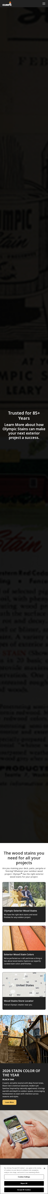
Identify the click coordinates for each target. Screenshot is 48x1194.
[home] (7, 3)
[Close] (44, 1168)
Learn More (9, 1102)
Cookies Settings (24, 1177)
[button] (43, 3)
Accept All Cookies (24, 1190)
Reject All (24, 1183)
